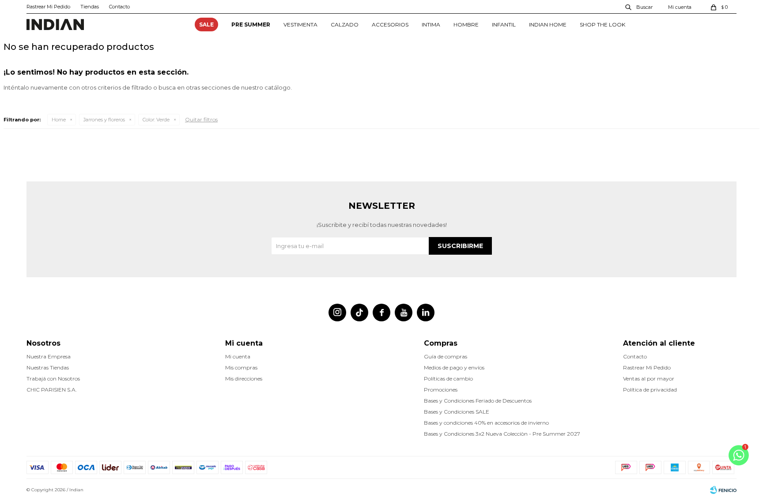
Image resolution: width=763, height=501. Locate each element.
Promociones (440, 389)
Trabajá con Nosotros (53, 378)
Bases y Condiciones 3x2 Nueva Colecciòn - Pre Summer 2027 (502, 433)
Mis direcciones (243, 378)
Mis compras (241, 367)
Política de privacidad (650, 389)
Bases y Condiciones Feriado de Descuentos (478, 400)
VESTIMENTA (300, 24)
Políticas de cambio (448, 378)
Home (59, 120)
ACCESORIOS (390, 24)
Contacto (119, 7)
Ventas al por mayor (648, 378)
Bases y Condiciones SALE (456, 411)
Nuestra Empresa (48, 356)
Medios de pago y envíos (454, 367)
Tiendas (89, 7)
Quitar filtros (201, 119)
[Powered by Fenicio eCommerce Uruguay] (723, 490)
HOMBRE (466, 24)
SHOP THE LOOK (602, 24)
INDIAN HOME (548, 24)
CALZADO (345, 24)
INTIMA (431, 24)
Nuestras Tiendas (47, 367)
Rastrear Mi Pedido (48, 7)
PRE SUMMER (250, 24)
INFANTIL (504, 24)
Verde (156, 120)
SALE (206, 24)
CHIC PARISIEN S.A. (51, 389)
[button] (639, 6)
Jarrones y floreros (104, 120)
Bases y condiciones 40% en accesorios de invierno (486, 422)
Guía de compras (445, 356)
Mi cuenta (237, 356)
